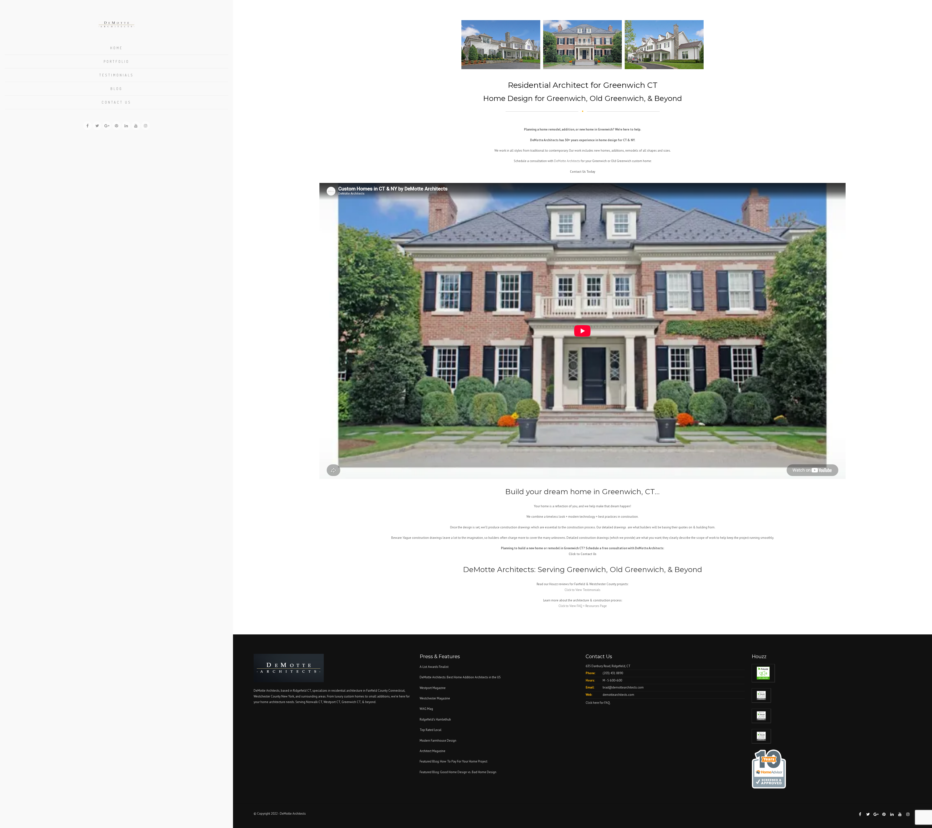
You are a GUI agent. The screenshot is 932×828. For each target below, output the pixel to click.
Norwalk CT (314, 702)
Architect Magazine (432, 751)
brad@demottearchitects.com (623, 687)
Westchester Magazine (435, 698)
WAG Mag (426, 709)
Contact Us (116, 102)
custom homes (354, 696)
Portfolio (116, 61)
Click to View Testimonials (582, 590)
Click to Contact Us (582, 554)
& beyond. (369, 702)
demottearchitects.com (618, 695)
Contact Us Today (582, 172)
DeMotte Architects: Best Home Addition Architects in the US (460, 677)
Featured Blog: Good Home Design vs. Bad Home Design (458, 772)
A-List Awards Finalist (434, 667)
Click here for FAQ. (598, 703)
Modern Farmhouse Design (438, 740)
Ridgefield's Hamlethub (435, 719)
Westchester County (267, 696)
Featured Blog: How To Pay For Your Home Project (453, 761)
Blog (116, 89)
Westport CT (332, 702)
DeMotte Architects (567, 161)
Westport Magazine (433, 688)
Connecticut (396, 691)
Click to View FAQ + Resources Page (582, 606)
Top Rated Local (430, 730)
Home (116, 48)
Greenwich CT (351, 702)
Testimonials (116, 75)
